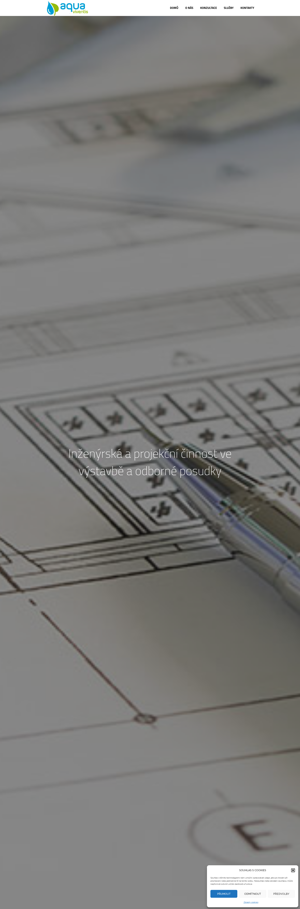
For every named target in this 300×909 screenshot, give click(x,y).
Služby (229, 8)
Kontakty (247, 8)
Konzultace (208, 8)
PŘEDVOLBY (281, 893)
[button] (293, 870)
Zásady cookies (251, 902)
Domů (174, 8)
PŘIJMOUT (224, 893)
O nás (189, 8)
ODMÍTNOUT (252, 893)
